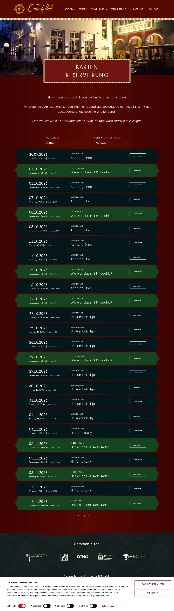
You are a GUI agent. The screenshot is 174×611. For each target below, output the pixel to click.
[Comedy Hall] (41, 9)
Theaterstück (51, 138)
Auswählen (137, 156)
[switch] (47, 606)
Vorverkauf (97, 9)
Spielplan (70, 9)
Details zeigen (108, 606)
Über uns (138, 9)
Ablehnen (153, 593)
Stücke (83, 9)
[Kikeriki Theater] (19, 9)
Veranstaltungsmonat (107, 138)
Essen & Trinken (119, 9)
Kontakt (153, 9)
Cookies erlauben (153, 584)
